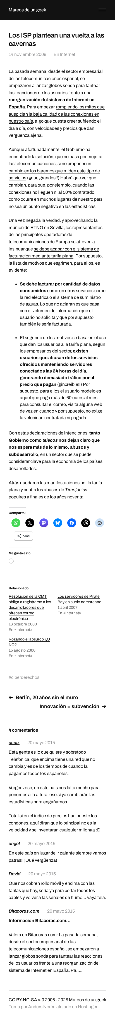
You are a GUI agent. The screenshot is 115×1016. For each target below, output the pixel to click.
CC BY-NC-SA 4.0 (26, 999)
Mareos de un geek (27, 10)
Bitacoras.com (24, 911)
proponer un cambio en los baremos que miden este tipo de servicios (54, 170)
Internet (67, 54)
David (14, 873)
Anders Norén (42, 1006)
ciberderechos (25, 677)
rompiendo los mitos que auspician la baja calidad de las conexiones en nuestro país (57, 114)
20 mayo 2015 (41, 742)
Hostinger (87, 1006)
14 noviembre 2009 (27, 54)
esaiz (14, 742)
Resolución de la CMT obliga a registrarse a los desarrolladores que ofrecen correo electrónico (30, 607)
